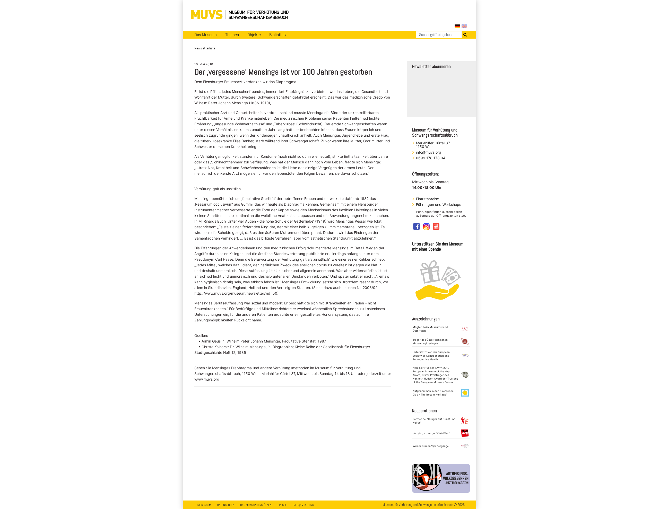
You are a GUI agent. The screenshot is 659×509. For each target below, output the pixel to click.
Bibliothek (278, 35)
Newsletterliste (204, 48)
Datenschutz (225, 505)
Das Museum (205, 35)
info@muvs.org (428, 152)
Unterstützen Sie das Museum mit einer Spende (437, 246)
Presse (282, 505)
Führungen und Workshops (438, 204)
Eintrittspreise (427, 199)
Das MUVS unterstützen (256, 505)
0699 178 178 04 (430, 158)
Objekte (254, 35)
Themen (232, 35)
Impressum (204, 505)
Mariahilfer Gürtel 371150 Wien (433, 145)
